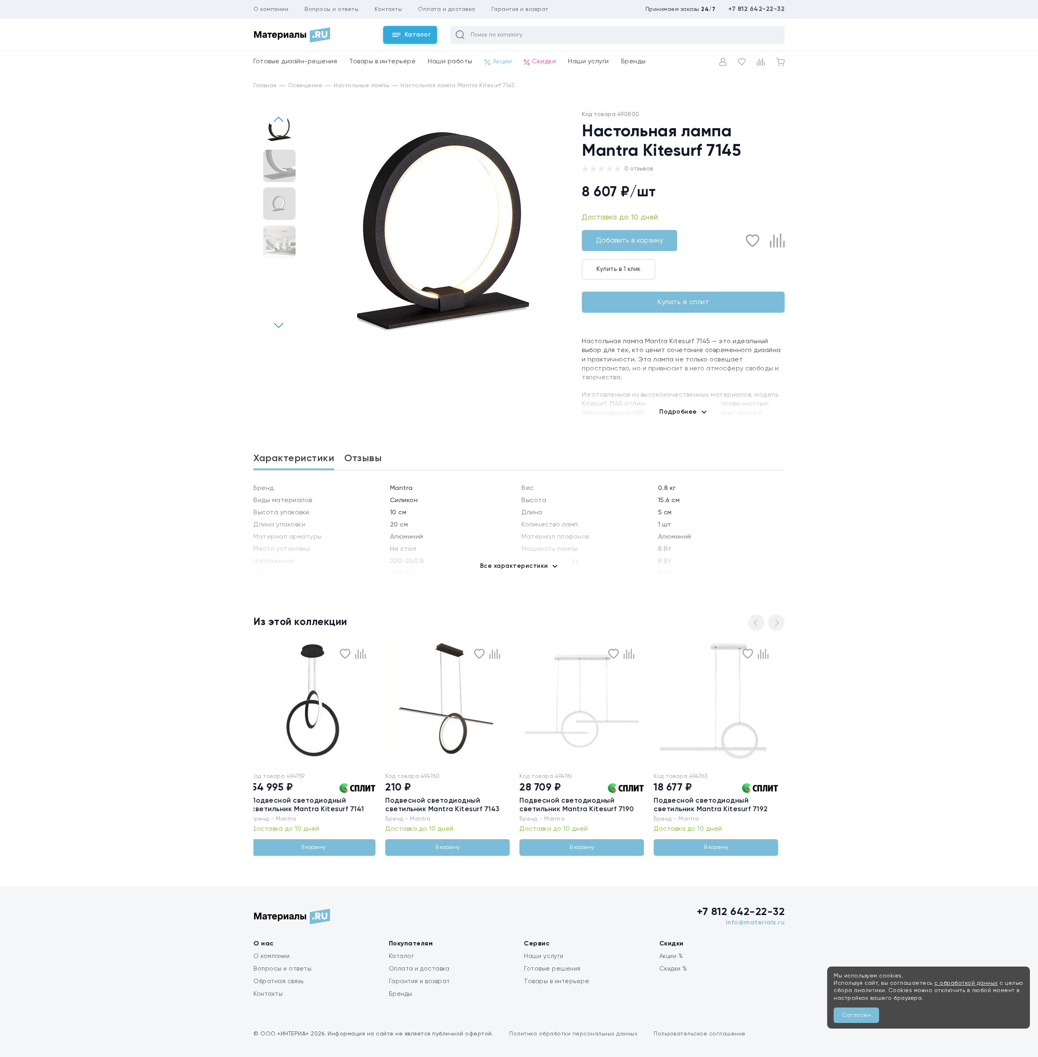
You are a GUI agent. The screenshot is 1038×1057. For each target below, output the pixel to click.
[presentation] (266, 701)
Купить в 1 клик (618, 269)
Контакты (388, 9)
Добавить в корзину (629, 240)
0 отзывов (638, 169)
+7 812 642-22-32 (756, 9)
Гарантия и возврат (520, 9)
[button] (278, 325)
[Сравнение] (761, 62)
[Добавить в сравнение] (777, 240)
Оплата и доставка (446, 9)
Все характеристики (514, 566)
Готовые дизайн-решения (295, 61)
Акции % (671, 956)
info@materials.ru (755, 923)
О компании (270, 9)
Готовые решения (552, 969)
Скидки (544, 61)
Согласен (856, 1015)
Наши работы (450, 61)
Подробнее (678, 412)
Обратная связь (278, 981)
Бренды (633, 61)
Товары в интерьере (382, 61)
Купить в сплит (683, 302)
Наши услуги (588, 61)
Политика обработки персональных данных (573, 1034)
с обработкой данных (966, 983)
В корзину (324, 847)
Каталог (401, 956)
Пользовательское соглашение (700, 1034)
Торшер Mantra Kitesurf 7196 (715, 800)
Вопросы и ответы (331, 9)
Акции (502, 61)
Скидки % (673, 969)
